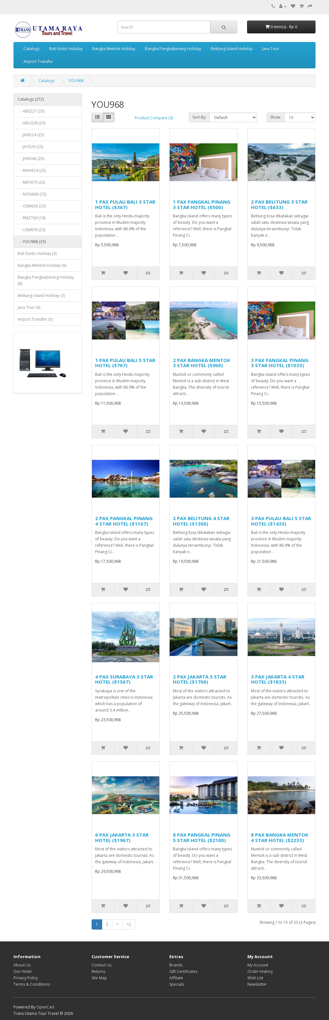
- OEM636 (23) (32, 206)
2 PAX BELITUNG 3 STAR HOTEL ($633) (279, 204)
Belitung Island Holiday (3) (41, 295)
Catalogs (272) (31, 99)
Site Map (99, 978)
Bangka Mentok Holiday (113, 48)
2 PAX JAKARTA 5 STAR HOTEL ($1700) (199, 679)
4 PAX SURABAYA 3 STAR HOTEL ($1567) (124, 679)
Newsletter (257, 984)
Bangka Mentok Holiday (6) (42, 265)
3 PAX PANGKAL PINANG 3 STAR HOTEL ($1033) (279, 363)
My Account (257, 965)
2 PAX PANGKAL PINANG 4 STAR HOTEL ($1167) (124, 521)
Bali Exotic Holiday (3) (37, 253)
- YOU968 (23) (32, 241)
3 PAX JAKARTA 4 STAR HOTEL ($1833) (277, 679)
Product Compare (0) (154, 118)
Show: (275, 117)
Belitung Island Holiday (232, 48)
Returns (98, 971)
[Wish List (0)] (293, 6)
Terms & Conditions (31, 984)
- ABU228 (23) (31, 123)
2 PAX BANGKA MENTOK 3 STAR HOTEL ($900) (201, 363)
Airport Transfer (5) (35, 319)
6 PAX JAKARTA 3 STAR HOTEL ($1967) (121, 837)
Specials (176, 984)
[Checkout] (310, 6)
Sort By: (199, 117)
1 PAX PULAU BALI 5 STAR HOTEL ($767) (125, 363)
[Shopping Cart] (301, 6)
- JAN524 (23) (31, 135)
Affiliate (176, 978)
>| (129, 924)
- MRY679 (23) (31, 182)
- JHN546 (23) (31, 158)
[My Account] (283, 6)
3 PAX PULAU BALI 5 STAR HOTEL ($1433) (281, 521)
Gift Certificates (183, 971)
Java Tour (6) (29, 307)
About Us (22, 965)
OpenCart (45, 1007)
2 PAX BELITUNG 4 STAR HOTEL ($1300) (201, 521)
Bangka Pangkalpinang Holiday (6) (46, 280)
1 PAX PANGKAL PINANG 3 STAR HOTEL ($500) (201, 204)
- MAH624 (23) (32, 170)
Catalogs (31, 48)
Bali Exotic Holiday (66, 48)
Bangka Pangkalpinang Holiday (173, 48)
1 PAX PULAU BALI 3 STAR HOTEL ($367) (125, 204)
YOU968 (76, 80)
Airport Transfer (38, 61)
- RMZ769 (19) (31, 218)
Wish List (255, 978)
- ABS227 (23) (31, 111)
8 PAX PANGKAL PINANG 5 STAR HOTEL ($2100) (201, 837)
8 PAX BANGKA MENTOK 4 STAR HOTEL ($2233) (279, 837)
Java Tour (270, 48)
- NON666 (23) (32, 194)
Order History (260, 971)
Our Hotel (22, 971)
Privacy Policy (25, 978)
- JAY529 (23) (30, 146)
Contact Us (101, 965)
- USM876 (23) (31, 229)
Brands (175, 965)
